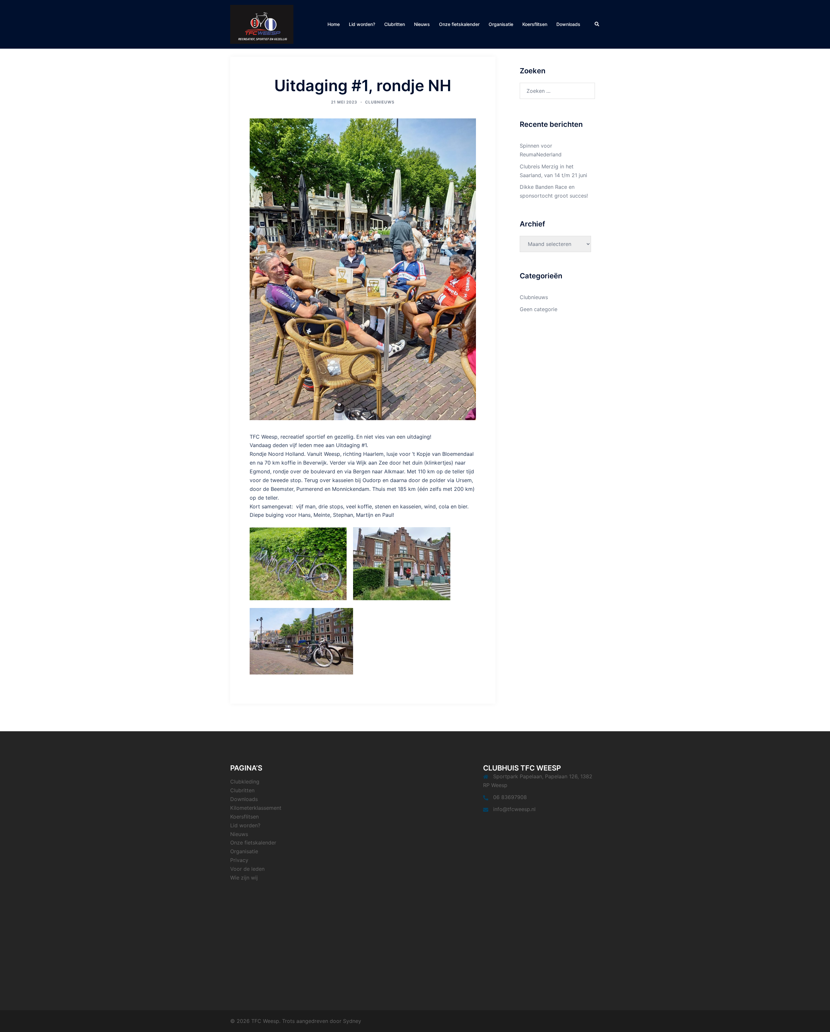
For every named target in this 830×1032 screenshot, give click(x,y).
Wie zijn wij (244, 877)
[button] (597, 24)
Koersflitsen (534, 24)
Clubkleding (244, 781)
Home (333, 24)
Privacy (239, 860)
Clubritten (394, 24)
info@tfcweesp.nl (514, 809)
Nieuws (422, 24)
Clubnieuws (380, 102)
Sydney (352, 1021)
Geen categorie (538, 309)
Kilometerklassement (255, 808)
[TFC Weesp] (261, 23)
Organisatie (501, 24)
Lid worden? (362, 24)
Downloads (568, 24)
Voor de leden (247, 869)
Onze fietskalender (459, 24)
